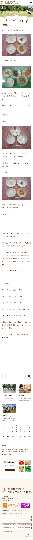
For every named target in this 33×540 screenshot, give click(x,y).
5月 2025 (16, 425)
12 (3, 434)
